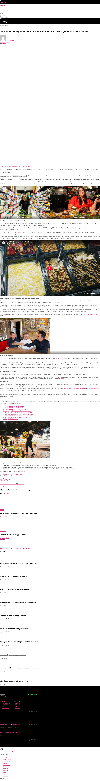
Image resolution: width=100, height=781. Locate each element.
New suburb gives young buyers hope (13, 655)
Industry (17, 701)
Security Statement (16, 732)
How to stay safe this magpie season (13, 535)
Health (3, 701)
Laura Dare (11, 40)
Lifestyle (3, 43)
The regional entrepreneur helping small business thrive (19, 642)
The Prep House (92, 388)
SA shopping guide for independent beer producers (17, 411)
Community (5, 705)
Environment (3, 531)
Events (3, 706)
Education (4, 709)
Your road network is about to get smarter (14, 589)
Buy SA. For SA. (12, 474)
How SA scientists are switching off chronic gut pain (18, 603)
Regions (17, 705)
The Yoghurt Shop (15, 232)
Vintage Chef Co (68, 388)
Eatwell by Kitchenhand (79, 388)
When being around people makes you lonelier (16, 681)
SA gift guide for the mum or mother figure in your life (18, 414)
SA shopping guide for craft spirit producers (15, 409)
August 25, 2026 (4, 516)
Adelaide (5, 474)
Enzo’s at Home (92, 314)
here (62, 378)
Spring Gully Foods (61, 358)
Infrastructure (6, 703)
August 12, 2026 (4, 538)
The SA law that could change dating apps (14, 629)
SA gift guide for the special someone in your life (16, 417)
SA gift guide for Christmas (10, 419)
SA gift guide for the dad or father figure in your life (17, 416)
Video (16, 706)
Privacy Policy (8, 732)
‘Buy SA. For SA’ (15, 175)
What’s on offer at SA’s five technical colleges (15, 548)
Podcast (17, 708)
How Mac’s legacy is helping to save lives (14, 576)
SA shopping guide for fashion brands (13, 406)
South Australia (20, 474)
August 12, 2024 (4, 42)
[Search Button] (12, 751)
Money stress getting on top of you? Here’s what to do (18, 513)
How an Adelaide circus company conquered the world (19, 668)
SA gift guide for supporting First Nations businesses (18, 412)
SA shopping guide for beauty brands (13, 408)
